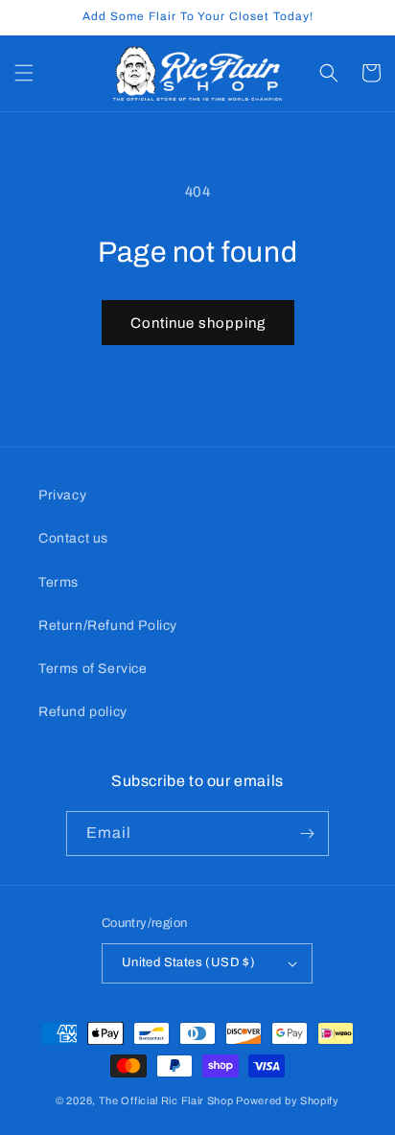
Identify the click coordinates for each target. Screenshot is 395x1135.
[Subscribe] (307, 833)
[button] (24, 73)
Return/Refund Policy (107, 625)
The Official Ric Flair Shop (166, 1100)
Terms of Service (93, 668)
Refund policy (83, 712)
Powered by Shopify (287, 1100)
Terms (58, 582)
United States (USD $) (188, 962)
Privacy (62, 495)
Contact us (73, 538)
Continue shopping (198, 323)
